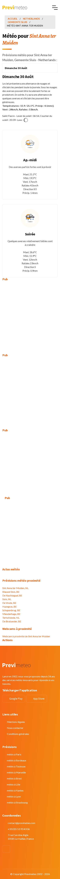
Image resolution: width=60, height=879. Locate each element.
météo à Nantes (15, 790)
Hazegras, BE (9, 606)
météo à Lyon (14, 796)
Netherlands (31, 18)
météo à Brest (14, 778)
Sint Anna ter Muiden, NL (15, 588)
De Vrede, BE (9, 602)
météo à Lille (13, 784)
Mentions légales (16, 721)
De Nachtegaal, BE (12, 595)
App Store (38, 698)
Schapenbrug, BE (11, 610)
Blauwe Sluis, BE (10, 591)
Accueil (12, 18)
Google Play (15, 698)
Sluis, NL (6, 599)
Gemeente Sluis (17, 22)
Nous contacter (15, 727)
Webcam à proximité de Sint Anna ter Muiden (26, 636)
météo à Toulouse (16, 766)
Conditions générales (18, 733)
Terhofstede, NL (10, 617)
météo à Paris (14, 754)
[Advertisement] (30, 315)
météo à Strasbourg (17, 802)
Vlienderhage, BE (11, 613)
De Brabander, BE (11, 621)
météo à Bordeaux (16, 760)
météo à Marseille (16, 772)
